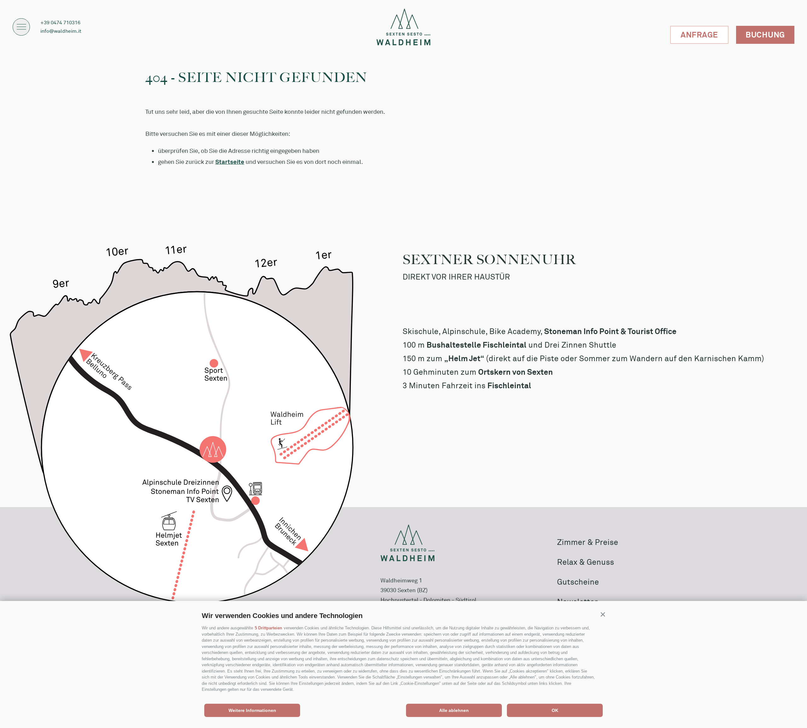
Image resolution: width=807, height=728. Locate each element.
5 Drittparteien (268, 628)
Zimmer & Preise (587, 542)
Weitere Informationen (252, 710)
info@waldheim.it (60, 31)
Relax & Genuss (585, 562)
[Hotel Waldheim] (403, 27)
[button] (602, 614)
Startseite (229, 161)
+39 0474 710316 (60, 22)
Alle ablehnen (454, 710)
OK (555, 710)
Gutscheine (578, 581)
